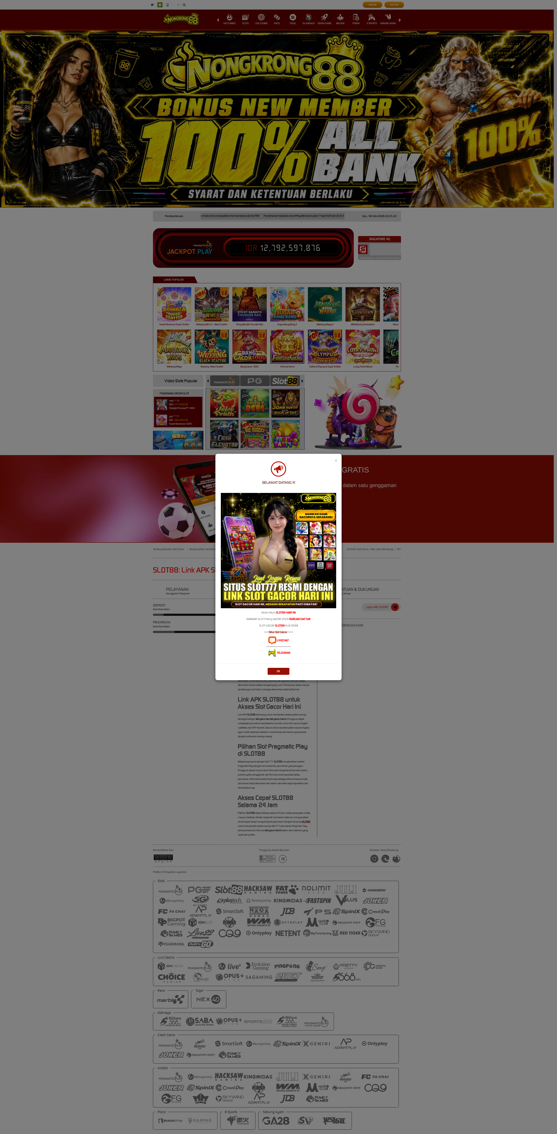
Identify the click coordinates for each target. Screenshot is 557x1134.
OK (278, 671)
